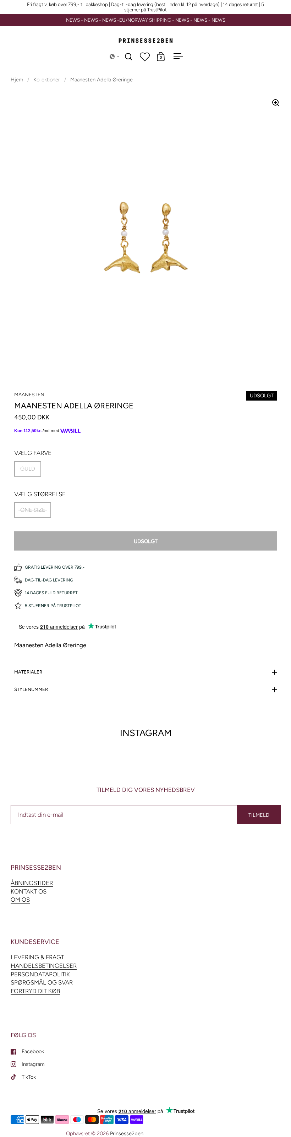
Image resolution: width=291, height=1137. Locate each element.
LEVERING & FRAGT (37, 957)
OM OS (20, 899)
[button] (115, 56)
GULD (27, 468)
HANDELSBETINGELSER (44, 965)
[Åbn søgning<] (128, 56)
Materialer (28, 672)
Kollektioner (46, 79)
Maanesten (29, 395)
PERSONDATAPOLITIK (40, 974)
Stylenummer (31, 689)
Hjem (17, 79)
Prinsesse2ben (126, 1133)
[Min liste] (145, 56)
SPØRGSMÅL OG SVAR (42, 982)
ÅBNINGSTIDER (32, 882)
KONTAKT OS (28, 891)
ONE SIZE (32, 509)
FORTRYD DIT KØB (35, 990)
